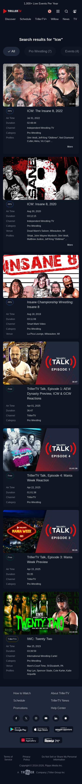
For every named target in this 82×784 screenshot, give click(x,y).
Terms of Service (8, 758)
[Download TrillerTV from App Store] (40, 729)
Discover (10, 19)
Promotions (20, 708)
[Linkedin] (55, 718)
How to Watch (22, 693)
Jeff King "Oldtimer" (48, 137)
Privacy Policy (26, 758)
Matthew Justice (35, 239)
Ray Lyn (31, 670)
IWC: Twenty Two (39, 639)
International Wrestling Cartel (42, 656)
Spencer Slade (44, 670)
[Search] (66, 11)
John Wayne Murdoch (45, 235)
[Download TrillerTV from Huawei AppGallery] (29, 740)
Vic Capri (45, 141)
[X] (26, 718)
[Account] (75, 11)
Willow (55, 19)
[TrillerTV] (12, 11)
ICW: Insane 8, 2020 (41, 204)
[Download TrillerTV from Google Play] (18, 729)
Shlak (30, 235)
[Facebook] (16, 718)
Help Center (58, 708)
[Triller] (65, 718)
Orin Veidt (32, 137)
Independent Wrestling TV (40, 128)
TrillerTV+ (41, 19)
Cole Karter (59, 670)
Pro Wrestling (34, 133)
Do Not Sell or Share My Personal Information (59, 758)
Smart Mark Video (36, 324)
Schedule (25, 19)
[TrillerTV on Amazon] (63, 729)
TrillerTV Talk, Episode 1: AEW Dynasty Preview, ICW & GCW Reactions (49, 393)
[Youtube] (46, 718)
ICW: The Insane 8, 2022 (45, 111)
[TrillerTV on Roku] (52, 740)
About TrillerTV (60, 693)
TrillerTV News (60, 700)
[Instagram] (36, 718)
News (66, 19)
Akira (36, 141)
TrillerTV (31, 415)
